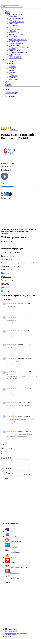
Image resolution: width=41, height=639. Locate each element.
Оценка (3, 456)
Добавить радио (12, 629)
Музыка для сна (14, 50)
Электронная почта (7, 454)
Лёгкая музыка (14, 23)
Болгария (12, 77)
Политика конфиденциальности (16, 633)
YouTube (6, 284)
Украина (12, 65)
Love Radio (13, 562)
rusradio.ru (8, 259)
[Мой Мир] (7, 194)
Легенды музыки (14, 45)
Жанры (7, 13)
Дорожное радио (15, 542)
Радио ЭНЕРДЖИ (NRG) (18, 568)
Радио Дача (13, 547)
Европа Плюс (14, 578)
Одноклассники (8, 280)
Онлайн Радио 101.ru (16, 43)
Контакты (8, 636)
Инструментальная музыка (18, 52)
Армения (12, 72)
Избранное (8, 85)
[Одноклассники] (5, 194)
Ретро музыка (13, 25)
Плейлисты (9, 81)
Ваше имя (4, 452)
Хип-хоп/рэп (13, 36)
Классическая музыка (16, 34)
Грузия (11, 74)
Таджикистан (13, 76)
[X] (10, 194)
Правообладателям (11, 635)
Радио (7, 11)
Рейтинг (7, 83)
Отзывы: (14, 130)
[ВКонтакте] (2, 194)
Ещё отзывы (5, 445)
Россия (11, 61)
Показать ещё (5, 582)
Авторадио (13, 536)
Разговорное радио (15, 14)
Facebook (6, 273)
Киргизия (12, 70)
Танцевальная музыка (16, 22)
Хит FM (12, 531)
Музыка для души (15, 29)
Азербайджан (13, 79)
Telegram (6, 291)
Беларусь (12, 63)
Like (38, 190)
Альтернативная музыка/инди (19, 47)
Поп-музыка (13, 20)
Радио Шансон (15, 552)
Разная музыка (14, 41)
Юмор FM (13, 557)
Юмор (11, 38)
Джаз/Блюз (12, 31)
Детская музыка (14, 54)
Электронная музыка (16, 18)
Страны (7, 59)
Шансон (11, 27)
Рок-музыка (13, 16)
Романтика (12, 49)
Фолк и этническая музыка (18, 40)
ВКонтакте (7, 277)
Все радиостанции (11, 631)
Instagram (6, 287)
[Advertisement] (20, 113)
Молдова (12, 68)
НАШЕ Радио (14, 573)
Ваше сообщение (6, 468)
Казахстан (12, 67)
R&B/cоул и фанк (15, 56)
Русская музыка (14, 32)
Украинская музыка (15, 58)
